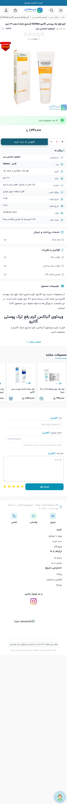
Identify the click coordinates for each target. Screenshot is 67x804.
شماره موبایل (52, 432)
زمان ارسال (56, 239)
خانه (63, 17)
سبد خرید (57, 541)
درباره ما (58, 558)
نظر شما (56, 453)
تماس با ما (56, 563)
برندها (59, 585)
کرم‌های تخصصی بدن (39, 17)
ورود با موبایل (55, 536)
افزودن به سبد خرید (24, 142)
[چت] (59, 796)
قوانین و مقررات (54, 579)
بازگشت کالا (55, 257)
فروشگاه (58, 546)
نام (56, 418)
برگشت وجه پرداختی (51, 266)
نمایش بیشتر (35, 342)
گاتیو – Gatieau (9, 163)
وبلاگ (59, 574)
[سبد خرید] (15, 10)
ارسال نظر (44, 487)
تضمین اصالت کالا (52, 274)
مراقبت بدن (54, 17)
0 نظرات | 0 (33, 39)
